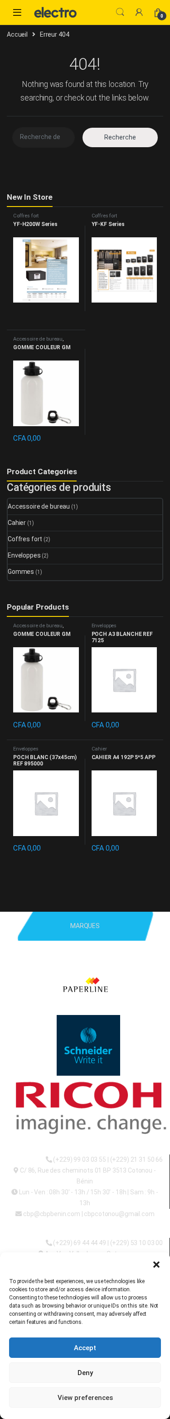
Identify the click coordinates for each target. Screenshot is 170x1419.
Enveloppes (24, 555)
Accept (85, 1348)
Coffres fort (26, 216)
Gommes (21, 571)
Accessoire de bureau (38, 339)
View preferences (85, 1398)
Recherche (120, 137)
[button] (156, 1263)
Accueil (17, 34)
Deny (85, 1373)
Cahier (17, 522)
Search (120, 12)
